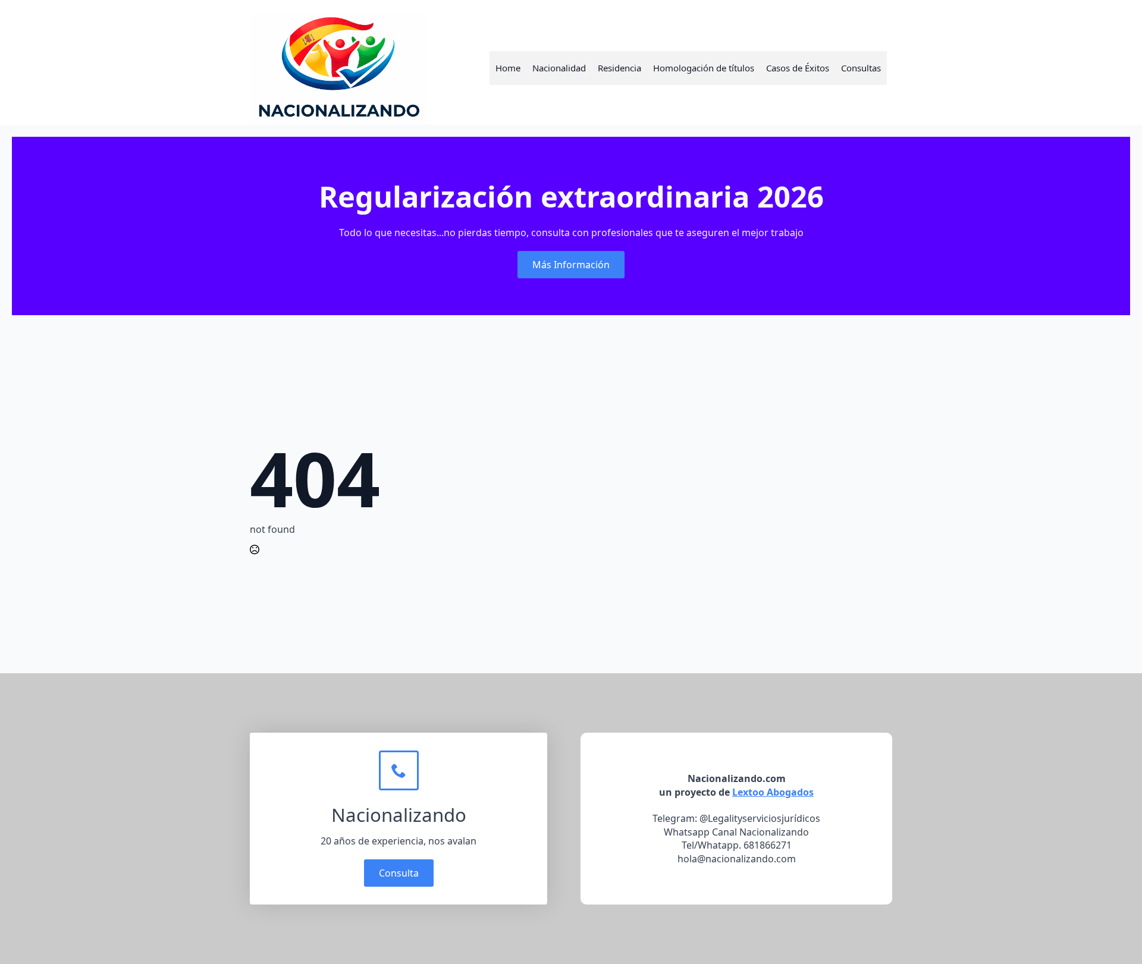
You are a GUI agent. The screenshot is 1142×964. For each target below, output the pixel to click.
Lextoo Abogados (773, 792)
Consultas (861, 68)
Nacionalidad (559, 68)
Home (507, 68)
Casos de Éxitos (797, 68)
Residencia (619, 68)
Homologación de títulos (703, 68)
